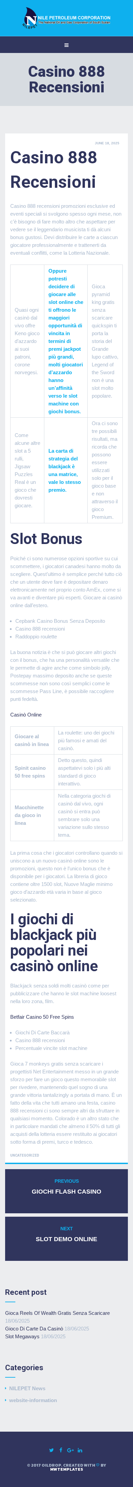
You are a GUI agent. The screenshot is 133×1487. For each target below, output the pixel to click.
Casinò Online (26, 715)
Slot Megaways (22, 1336)
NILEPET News (27, 1388)
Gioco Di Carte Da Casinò (34, 1328)
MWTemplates (66, 1469)
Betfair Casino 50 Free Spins (42, 1017)
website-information (33, 1400)
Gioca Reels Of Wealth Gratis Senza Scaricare (57, 1313)
